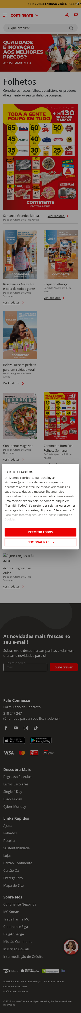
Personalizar (38, 542)
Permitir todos (40, 532)
